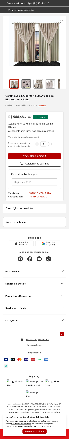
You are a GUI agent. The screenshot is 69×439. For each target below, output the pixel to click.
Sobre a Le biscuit (16, 221)
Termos (46, 421)
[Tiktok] (49, 259)
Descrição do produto (19, 208)
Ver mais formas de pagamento (24, 137)
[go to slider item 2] (38, 84)
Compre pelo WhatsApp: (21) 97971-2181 (29, 3)
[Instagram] (20, 259)
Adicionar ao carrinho (37, 163)
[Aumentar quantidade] (50, 144)
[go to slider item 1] (26, 84)
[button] (18, 10)
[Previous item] (6, 84)
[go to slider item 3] (50, 84)
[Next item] (63, 84)
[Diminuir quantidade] (37, 144)
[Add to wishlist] (61, 21)
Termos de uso (34, 345)
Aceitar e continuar (34, 431)
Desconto (42, 117)
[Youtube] (39, 259)
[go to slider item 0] (14, 84)
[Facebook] (30, 259)
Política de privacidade (37, 339)
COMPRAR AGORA (34, 156)
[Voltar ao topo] (62, 334)
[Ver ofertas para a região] (65, 10)
